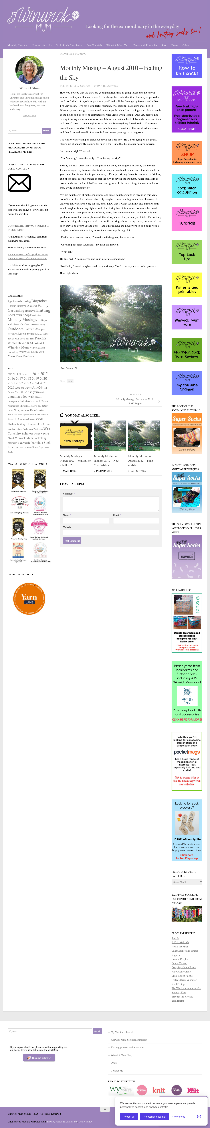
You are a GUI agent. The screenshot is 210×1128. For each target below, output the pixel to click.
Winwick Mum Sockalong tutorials (129, 1039)
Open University (38, 324)
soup (48, 424)
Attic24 (37, 387)
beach (44, 387)
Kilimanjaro (13, 405)
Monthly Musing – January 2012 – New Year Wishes (106, 460)
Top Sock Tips (27, 338)
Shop (164, 45)
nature (45, 405)
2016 (11, 378)
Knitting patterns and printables (127, 1047)
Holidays (30, 310)
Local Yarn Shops (19, 315)
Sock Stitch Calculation (69, 45)
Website (67, 527)
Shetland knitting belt (19, 424)
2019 (35, 378)
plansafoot (39, 410)
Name (67, 515)
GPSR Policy (85, 1121)
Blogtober (39, 300)
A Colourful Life (180, 942)
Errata (174, 45)
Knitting (42, 310)
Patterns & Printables (145, 45)
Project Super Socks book (26, 414)
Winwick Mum (18, 347)
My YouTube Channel (122, 1032)
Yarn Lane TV (20, 447)
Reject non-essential (155, 1116)
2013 (28, 374)
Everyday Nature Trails (184, 967)
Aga (10, 301)
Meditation (36, 315)
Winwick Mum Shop (121, 1055)
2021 (11, 382)
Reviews (12, 333)
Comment (69, 493)
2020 (43, 378)
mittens (24, 405)
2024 (35, 382)
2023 (27, 382)
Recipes (40, 329)
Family (43, 305)
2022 (19, 382)
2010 (70, 381)
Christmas (21, 306)
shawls (39, 419)
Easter (39, 396)
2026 (11, 387)
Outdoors (16, 328)
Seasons (21, 333)
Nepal (10, 410)
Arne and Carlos (23, 387)
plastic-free (12, 414)
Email (117, 515)
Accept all (129, 1116)
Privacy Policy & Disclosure (62, 1121)
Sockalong (38, 334)
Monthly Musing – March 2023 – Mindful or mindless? (75, 460)
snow (33, 424)
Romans (31, 419)
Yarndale (24, 442)
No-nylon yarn (22, 410)
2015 (44, 373)
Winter (37, 433)
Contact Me (117, 1070)
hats (28, 401)
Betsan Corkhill (15, 392)
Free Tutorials (94, 45)
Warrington (38, 429)
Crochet (32, 306)
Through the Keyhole (182, 996)
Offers (185, 45)
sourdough (12, 428)
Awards (17, 301)
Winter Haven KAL (21, 343)
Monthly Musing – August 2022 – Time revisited (140, 460)
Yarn (11, 355)
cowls (42, 392)
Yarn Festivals (25, 356)
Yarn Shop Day (35, 447)
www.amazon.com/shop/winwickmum (27, 258)
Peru (32, 410)
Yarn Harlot (178, 1000)
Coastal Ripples (180, 959)
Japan (32, 401)
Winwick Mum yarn (31, 352)
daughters (15, 396)
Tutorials (41, 338)
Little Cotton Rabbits (183, 975)
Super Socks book (25, 428)
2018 (27, 378)
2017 (19, 378)
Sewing (30, 333)
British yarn (31, 392)
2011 (15, 374)
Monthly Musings (17, 45)
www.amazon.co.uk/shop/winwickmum (28, 254)
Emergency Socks (17, 401)
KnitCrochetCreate (182, 971)
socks (41, 423)
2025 (43, 383)
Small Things (178, 984)
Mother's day (34, 405)
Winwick (40, 343)
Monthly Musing (73, 54)
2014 (36, 373)
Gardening (16, 310)
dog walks (29, 396)
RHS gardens (21, 418)
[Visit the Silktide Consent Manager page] (199, 1116)
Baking (27, 301)
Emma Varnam (179, 963)
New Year (25, 324)
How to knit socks (42, 45)
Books (11, 306)
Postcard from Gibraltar (184, 980)
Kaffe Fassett (42, 401)
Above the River (180, 946)
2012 (21, 374)
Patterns (30, 328)
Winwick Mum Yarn (117, 45)
